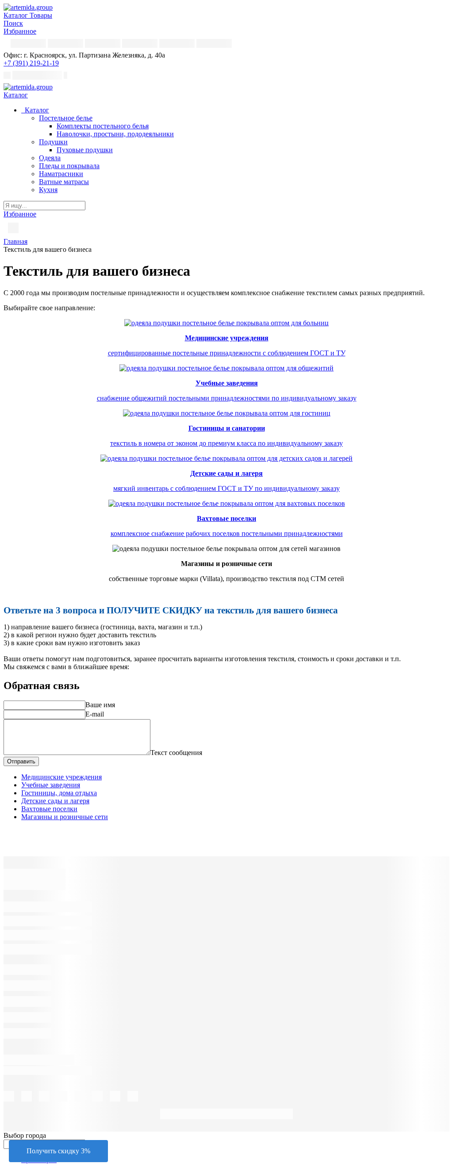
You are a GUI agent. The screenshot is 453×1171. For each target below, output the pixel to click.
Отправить (21, 761)
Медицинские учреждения (61, 777)
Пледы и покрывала (69, 165)
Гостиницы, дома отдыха (59, 793)
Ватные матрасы (64, 181)
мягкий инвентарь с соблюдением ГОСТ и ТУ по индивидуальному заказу (226, 488)
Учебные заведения (50, 785)
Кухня (48, 189)
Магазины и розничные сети (64, 816)
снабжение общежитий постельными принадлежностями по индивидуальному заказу (227, 398)
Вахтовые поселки (49, 809)
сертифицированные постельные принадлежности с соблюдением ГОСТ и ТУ (227, 353)
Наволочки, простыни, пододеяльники (115, 134)
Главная (15, 241)
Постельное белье (65, 118)
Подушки (53, 142)
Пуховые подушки (85, 150)
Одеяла (50, 158)
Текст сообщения (176, 752)
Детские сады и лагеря (55, 801)
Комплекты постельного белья (103, 126)
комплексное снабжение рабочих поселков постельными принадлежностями (227, 533)
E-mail (94, 714)
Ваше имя (100, 705)
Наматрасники (61, 173)
